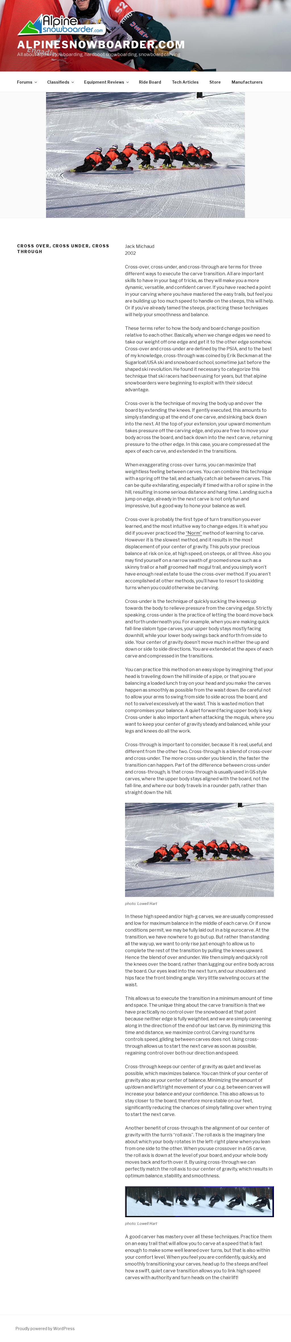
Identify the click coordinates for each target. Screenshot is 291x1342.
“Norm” (194, 533)
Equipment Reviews (104, 82)
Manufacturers (247, 82)
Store (215, 82)
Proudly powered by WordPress (45, 1328)
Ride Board (150, 82)
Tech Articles (185, 82)
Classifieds (58, 82)
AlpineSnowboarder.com (101, 44)
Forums (24, 82)
